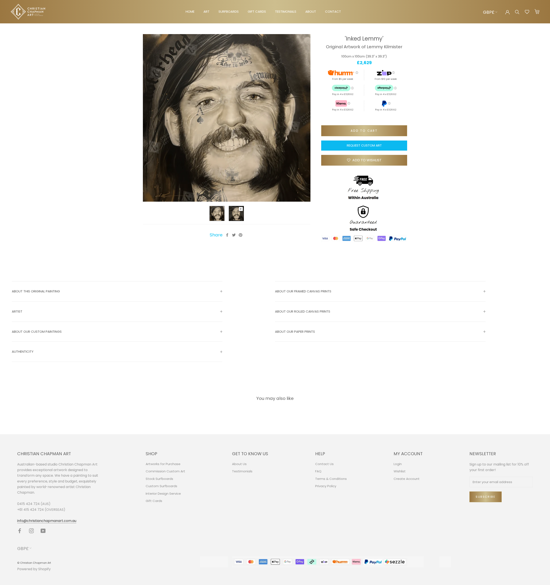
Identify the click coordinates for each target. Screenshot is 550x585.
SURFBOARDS (228, 11)
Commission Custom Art (165, 471)
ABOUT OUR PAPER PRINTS (295, 331)
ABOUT (310, 11)
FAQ (318, 471)
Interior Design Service (163, 493)
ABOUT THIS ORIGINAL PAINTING (36, 291)
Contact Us (324, 464)
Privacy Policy (325, 486)
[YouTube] (43, 531)
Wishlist (400, 471)
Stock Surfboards (159, 478)
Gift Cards (154, 501)
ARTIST (17, 311)
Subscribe (485, 497)
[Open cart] (537, 11)
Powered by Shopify (34, 569)
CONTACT (333, 11)
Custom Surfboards (161, 486)
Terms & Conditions (331, 478)
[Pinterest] (240, 235)
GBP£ (489, 12)
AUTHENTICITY (23, 351)
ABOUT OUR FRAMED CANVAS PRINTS (303, 291)
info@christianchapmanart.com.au (46, 520)
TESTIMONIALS (285, 11)
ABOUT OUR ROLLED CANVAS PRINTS (302, 311)
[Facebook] (227, 235)
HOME (190, 11)
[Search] (517, 11)
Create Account (407, 478)
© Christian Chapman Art (34, 563)
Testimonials (242, 471)
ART (206, 11)
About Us (239, 464)
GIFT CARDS (257, 11)
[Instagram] (31, 531)
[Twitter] (234, 235)
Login (398, 464)
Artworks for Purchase (163, 464)
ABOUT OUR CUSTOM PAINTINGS (37, 331)
